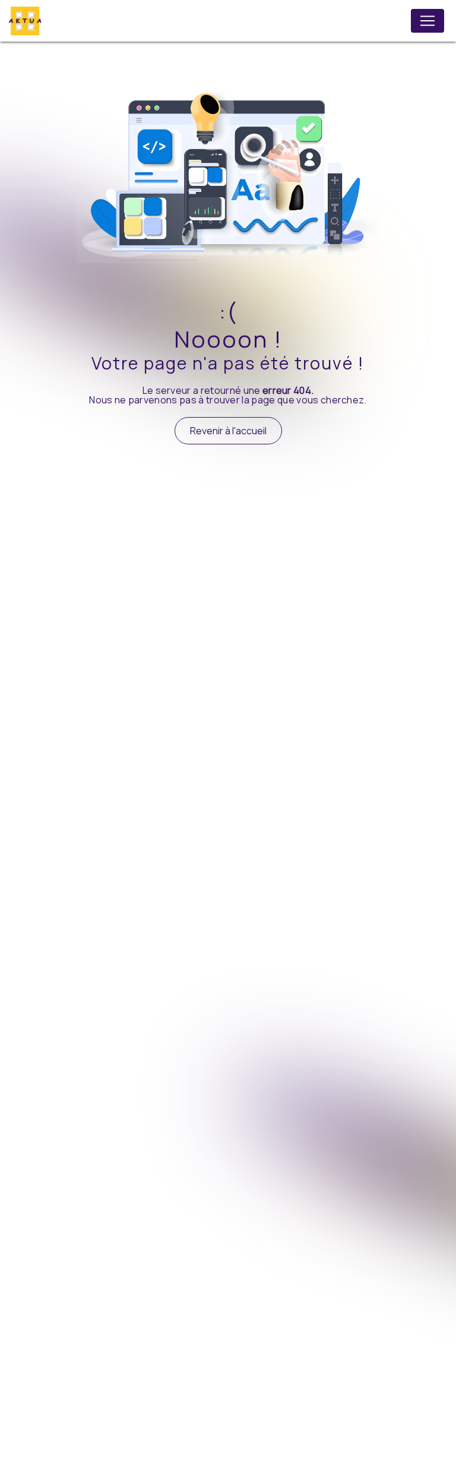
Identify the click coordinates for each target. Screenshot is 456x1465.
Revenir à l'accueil (228, 430)
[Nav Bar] (427, 21)
